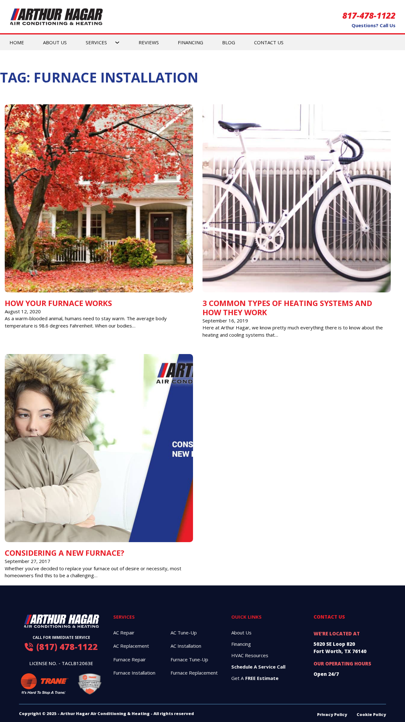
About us (241, 632)
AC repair (123, 632)
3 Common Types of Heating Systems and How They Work (287, 307)
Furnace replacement (194, 673)
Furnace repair (129, 659)
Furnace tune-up (189, 659)
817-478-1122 (369, 15)
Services (96, 42)
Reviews (149, 42)
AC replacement (131, 646)
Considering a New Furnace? (64, 553)
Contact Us (269, 42)
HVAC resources (249, 655)
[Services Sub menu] (117, 42)
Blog (228, 42)
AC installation (186, 646)
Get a (254, 678)
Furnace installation (134, 673)
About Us (55, 42)
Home (16, 42)
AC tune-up (184, 632)
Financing (190, 42)
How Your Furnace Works (58, 303)
